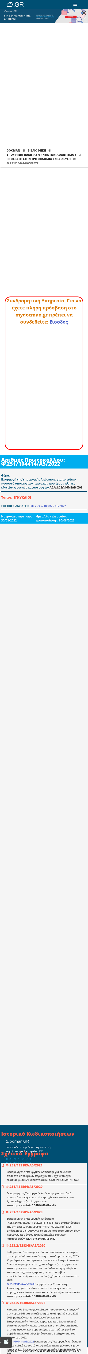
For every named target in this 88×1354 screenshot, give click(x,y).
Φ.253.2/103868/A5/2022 (48, 506)
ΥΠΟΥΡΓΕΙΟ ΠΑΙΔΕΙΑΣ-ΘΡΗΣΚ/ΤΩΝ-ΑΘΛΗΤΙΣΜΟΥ (41, 155)
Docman (13, 150)
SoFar (77, 1351)
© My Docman (24, 1351)
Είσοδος (59, 322)
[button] (75, 4)
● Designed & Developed (50, 1351)
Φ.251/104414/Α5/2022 (20, 1341)
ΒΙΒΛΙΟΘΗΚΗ (37, 150)
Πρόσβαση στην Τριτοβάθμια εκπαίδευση (39, 159)
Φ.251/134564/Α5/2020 (20, 1284)
